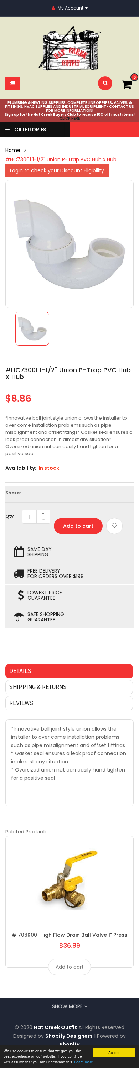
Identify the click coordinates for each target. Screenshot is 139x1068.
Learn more (83, 1061)
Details (20, 671)
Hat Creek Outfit (55, 1027)
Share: (13, 493)
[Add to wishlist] (114, 526)
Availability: (20, 468)
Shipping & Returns (38, 687)
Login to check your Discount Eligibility (57, 170)
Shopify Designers (69, 1036)
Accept (114, 1052)
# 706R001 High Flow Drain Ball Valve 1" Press (69, 934)
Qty (9, 516)
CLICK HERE (70, 118)
